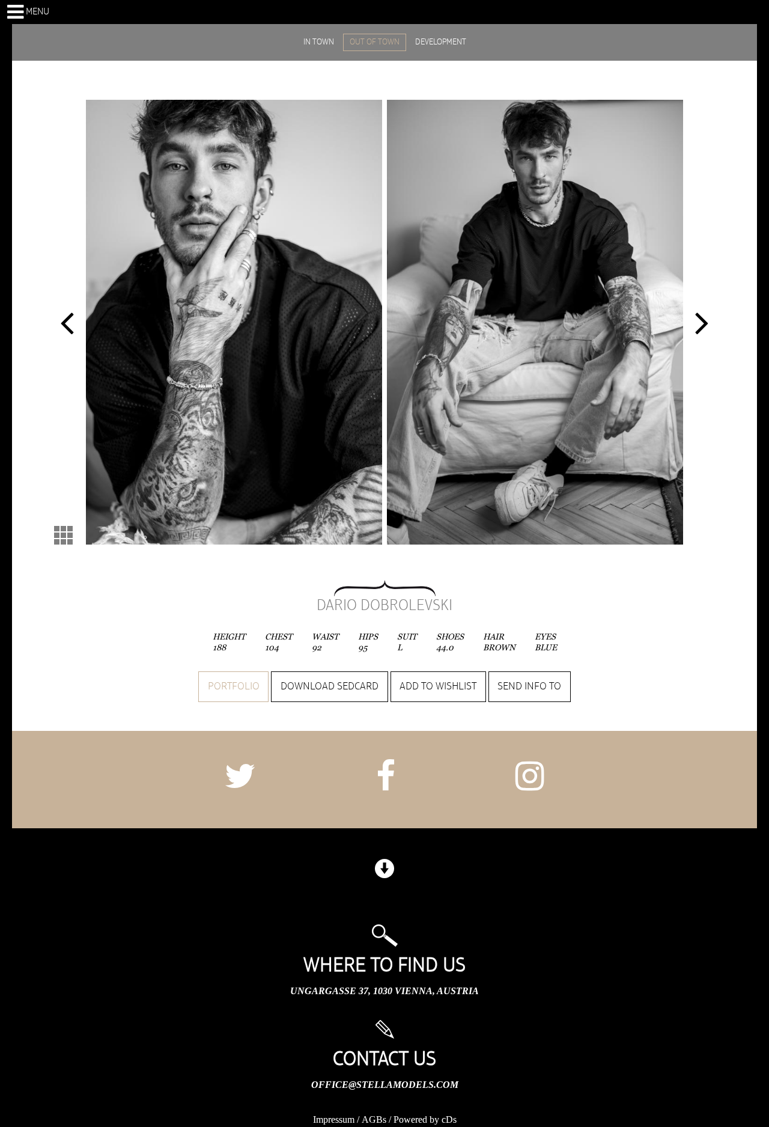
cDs (449, 1119)
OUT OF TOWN (375, 42)
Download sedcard (329, 686)
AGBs (374, 1119)
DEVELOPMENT (440, 42)
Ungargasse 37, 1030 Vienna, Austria (384, 991)
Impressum (333, 1119)
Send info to (529, 686)
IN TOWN (318, 42)
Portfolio (234, 686)
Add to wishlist (438, 686)
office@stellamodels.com (384, 1085)
